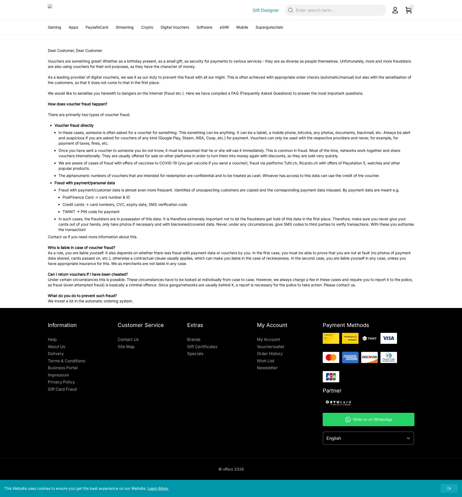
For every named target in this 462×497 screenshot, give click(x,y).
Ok (449, 488)
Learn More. (158, 488)
